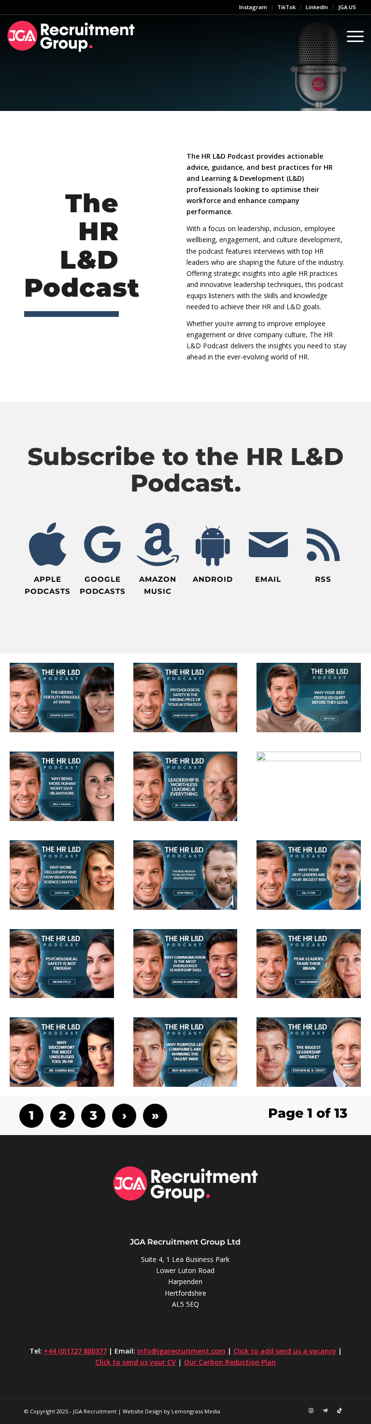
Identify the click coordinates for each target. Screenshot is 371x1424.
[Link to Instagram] (310, 1410)
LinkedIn (317, 7)
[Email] (268, 544)
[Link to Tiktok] (339, 1410)
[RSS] (323, 544)
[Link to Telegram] (325, 1410)
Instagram (253, 7)
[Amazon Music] (158, 544)
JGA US (347, 7)
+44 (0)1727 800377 (75, 1351)
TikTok (286, 7)
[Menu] (353, 36)
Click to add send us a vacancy (284, 1351)
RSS (323, 579)
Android (213, 579)
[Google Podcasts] (103, 544)
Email (268, 579)
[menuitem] (253, 7)
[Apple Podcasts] (48, 544)
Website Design (142, 1411)
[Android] (213, 544)
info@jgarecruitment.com (181, 1351)
